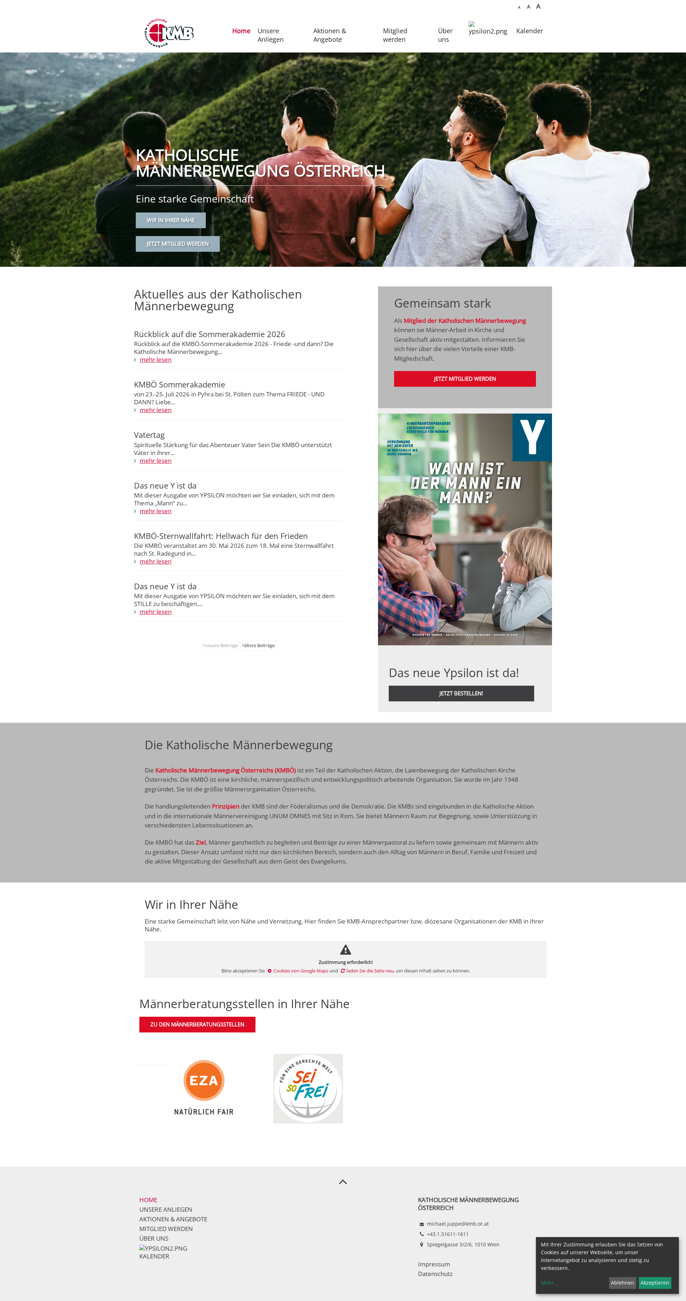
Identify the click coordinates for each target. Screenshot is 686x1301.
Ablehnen (622, 1282)
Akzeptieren (655, 1282)
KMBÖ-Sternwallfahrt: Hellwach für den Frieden (221, 535)
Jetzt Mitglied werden (178, 243)
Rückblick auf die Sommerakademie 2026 (209, 334)
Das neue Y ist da (165, 485)
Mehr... (549, 1282)
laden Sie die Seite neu (370, 970)
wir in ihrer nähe (171, 220)
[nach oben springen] (343, 1181)
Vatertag (149, 434)
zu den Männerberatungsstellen (197, 1024)
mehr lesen (156, 359)
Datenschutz (435, 1274)
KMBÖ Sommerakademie (179, 384)
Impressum (434, 1264)
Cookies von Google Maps (300, 970)
